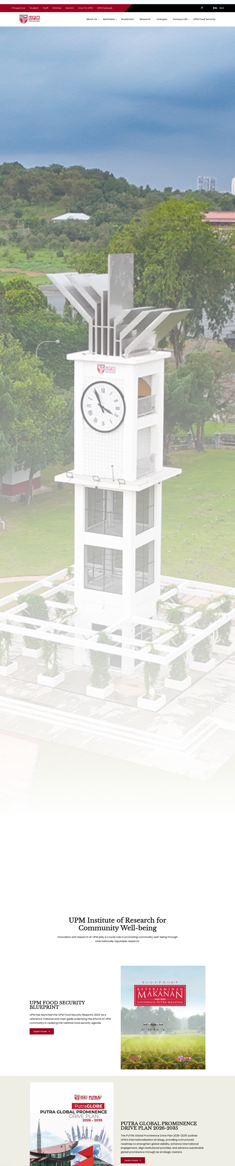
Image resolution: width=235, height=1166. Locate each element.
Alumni (70, 8)
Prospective (18, 8)
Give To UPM (85, 8)
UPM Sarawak (104, 8)
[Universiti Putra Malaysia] (30, 19)
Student (34, 8)
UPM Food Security (204, 19)
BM (221, 8)
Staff (45, 8)
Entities (57, 8)
